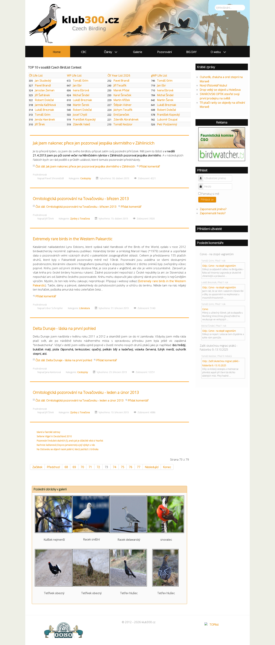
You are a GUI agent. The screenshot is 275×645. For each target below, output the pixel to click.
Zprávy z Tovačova (80, 218)
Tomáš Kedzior (123, 124)
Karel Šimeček (122, 95)
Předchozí (53, 467)
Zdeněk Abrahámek (126, 119)
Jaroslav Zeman (44, 90)
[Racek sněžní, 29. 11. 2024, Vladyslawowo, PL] (91, 514)
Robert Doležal (44, 100)
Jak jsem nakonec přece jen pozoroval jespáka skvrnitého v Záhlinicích (94, 143)
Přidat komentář (149, 166)
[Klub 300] (137, 23)
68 (66, 467)
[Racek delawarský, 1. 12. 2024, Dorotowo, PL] (128, 514)
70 (82, 467)
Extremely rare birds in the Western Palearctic (72, 238)
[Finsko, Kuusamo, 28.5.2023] (165, 567)
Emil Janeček (121, 114)
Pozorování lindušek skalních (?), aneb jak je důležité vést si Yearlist (70, 440)
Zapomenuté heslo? (212, 213)
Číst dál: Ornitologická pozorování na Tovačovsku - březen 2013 (76, 206)
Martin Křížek (122, 100)
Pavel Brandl (121, 80)
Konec (167, 467)
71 (90, 467)
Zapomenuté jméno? (213, 209)
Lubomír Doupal (167, 119)
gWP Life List (159, 75)
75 (122, 467)
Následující (151, 467)
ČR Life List (36, 75)
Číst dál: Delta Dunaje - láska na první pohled (64, 360)
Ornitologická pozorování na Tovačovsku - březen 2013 (81, 198)
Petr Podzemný (167, 124)
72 (98, 467)
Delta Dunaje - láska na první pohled (64, 328)
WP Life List (74, 75)
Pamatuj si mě (210, 193)
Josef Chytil (80, 114)
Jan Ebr (77, 85)
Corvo (205, 309)
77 (138, 467)
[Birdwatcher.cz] (221, 154)
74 (114, 467)
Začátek (37, 467)
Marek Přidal (121, 90)
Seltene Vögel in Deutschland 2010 (54, 436)
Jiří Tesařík (120, 85)
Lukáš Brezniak (82, 100)
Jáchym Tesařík (123, 109)
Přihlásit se (207, 199)
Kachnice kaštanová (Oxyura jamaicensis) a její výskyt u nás (66, 445)
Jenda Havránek (45, 119)
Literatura (84, 308)
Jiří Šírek (40, 124)
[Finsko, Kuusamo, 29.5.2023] (53, 567)
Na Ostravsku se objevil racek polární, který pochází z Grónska (67, 449)
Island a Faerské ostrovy (48, 432)
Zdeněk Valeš (81, 124)
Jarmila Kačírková (45, 105)
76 (130, 467)
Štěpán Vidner (123, 105)
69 (74, 467)
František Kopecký (168, 114)
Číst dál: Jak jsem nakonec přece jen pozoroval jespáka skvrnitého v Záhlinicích (85, 166)
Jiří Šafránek (42, 95)
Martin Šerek (165, 100)
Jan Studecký (43, 80)
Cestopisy (85, 178)
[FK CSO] (221, 137)
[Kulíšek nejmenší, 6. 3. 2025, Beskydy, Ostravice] (53, 514)
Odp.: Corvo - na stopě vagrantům (219, 265)
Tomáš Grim (80, 80)
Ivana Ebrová (81, 90)
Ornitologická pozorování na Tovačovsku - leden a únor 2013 (86, 392)
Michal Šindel (81, 95)
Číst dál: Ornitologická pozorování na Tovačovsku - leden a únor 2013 (80, 400)
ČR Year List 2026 (119, 75)
